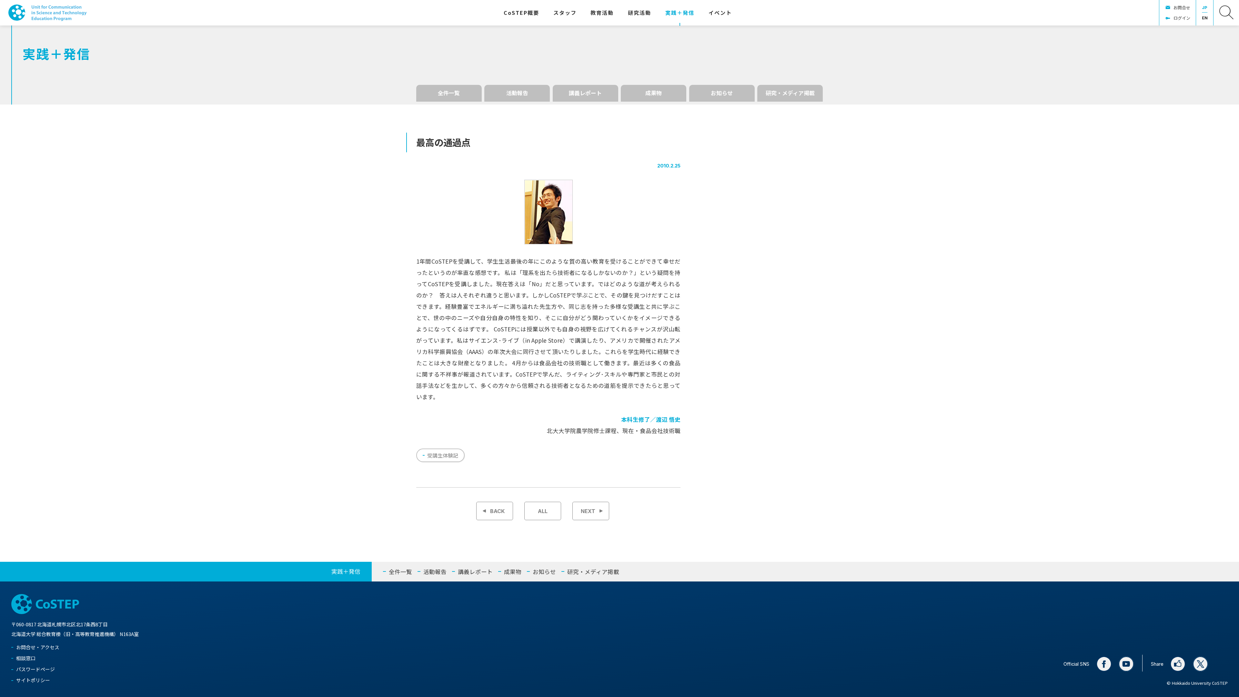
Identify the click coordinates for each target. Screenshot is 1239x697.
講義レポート (585, 93)
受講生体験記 (442, 455)
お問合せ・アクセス (37, 647)
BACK (497, 511)
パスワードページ (35, 669)
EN (1205, 17)
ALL (543, 511)
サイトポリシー (33, 680)
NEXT (588, 511)
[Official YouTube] (1126, 664)
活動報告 (517, 93)
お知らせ (722, 93)
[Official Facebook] (1104, 664)
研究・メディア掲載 (790, 93)
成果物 (653, 93)
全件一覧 (449, 93)
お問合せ (1182, 8)
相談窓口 (25, 658)
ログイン (1182, 18)
